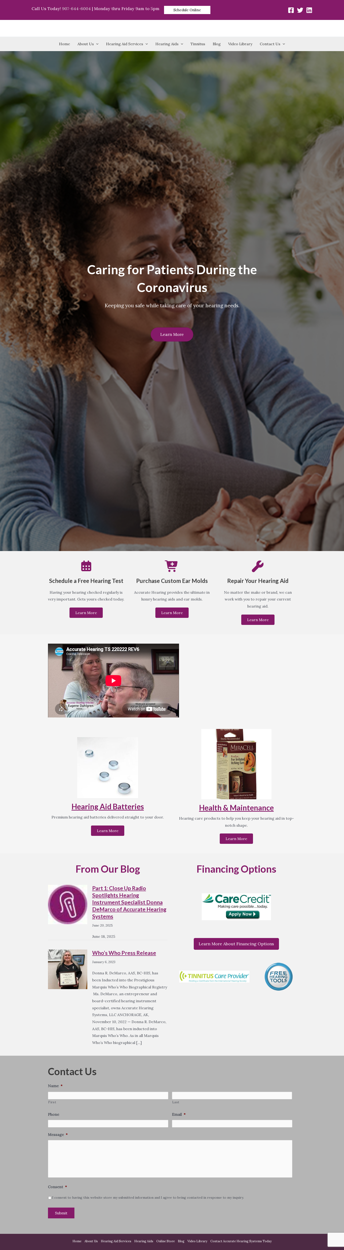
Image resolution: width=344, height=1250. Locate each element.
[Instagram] (309, 10)
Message (58, 1134)
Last (176, 1102)
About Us (85, 43)
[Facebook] (291, 10)
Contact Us (270, 43)
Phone (53, 1114)
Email (179, 1114)
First (52, 1102)
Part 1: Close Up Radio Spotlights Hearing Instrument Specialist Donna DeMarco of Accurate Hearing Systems (129, 902)
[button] (187, 10)
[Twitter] (300, 10)
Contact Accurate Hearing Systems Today (241, 1241)
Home (64, 43)
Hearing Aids (167, 43)
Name (55, 1085)
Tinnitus (197, 43)
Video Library (240, 43)
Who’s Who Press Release (124, 953)
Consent (57, 1186)
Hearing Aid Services (124, 43)
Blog (217, 43)
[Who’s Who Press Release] (67, 968)
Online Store (165, 1241)
